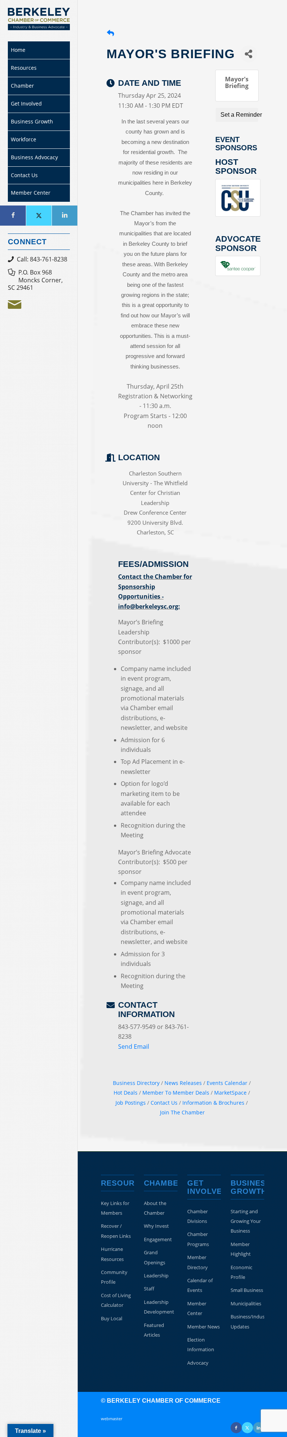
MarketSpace (230, 1092)
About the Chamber (155, 1208)
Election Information (200, 1344)
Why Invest (156, 1226)
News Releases (183, 1082)
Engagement (158, 1239)
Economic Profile (241, 1272)
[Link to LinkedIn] (64, 215)
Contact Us (164, 1102)
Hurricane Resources (112, 1254)
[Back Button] (110, 33)
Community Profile (114, 1277)
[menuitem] (39, 50)
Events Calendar (227, 1082)
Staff (149, 1288)
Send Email (133, 1046)
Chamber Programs (198, 1239)
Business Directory (136, 1082)
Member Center (196, 1308)
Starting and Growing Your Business (246, 1221)
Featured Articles (154, 1330)
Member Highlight (241, 1249)
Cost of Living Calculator (116, 1300)
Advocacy (198, 1362)
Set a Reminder (239, 115)
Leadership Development (159, 1307)
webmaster (111, 1418)
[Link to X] (39, 215)
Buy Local (111, 1318)
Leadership (156, 1275)
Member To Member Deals (175, 1092)
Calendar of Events (200, 1285)
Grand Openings (154, 1257)
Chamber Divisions (197, 1216)
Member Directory (197, 1262)
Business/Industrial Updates (247, 1321)
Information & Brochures (213, 1102)
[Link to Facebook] (13, 215)
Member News (203, 1326)
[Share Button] (248, 54)
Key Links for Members (115, 1208)
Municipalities (246, 1303)
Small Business (247, 1290)
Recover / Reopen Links (116, 1231)
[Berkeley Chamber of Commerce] (39, 19)
